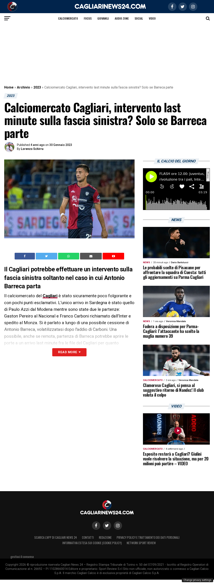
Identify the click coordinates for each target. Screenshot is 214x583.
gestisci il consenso (22, 556)
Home (9, 87)
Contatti (88, 537)
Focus (88, 18)
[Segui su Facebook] (96, 525)
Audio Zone (122, 18)
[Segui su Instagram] (118, 525)
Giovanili (103, 18)
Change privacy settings (197, 580)
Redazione (105, 537)
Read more (67, 352)
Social (139, 18)
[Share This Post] (69, 256)
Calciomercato (68, 18)
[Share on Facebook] (25, 256)
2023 (37, 87)
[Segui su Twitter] (107, 525)
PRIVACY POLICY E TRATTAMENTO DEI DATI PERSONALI (148, 537)
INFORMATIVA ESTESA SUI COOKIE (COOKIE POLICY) (92, 543)
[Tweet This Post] (47, 256)
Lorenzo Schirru (32, 148)
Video (152, 18)
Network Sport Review (141, 543)
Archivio (23, 87)
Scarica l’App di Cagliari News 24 (55, 537)
